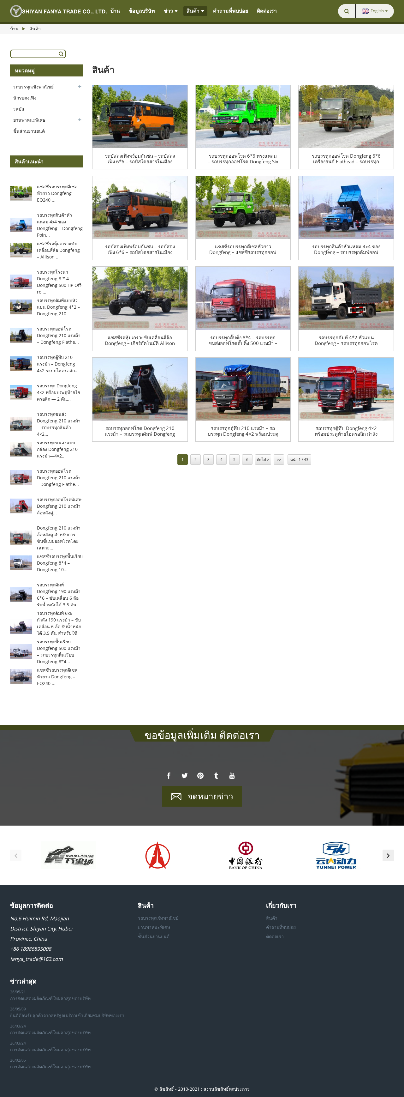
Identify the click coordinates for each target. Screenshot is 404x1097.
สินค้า (193, 11)
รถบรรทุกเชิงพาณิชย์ (33, 87)
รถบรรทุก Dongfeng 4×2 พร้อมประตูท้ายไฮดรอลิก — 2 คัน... (58, 392)
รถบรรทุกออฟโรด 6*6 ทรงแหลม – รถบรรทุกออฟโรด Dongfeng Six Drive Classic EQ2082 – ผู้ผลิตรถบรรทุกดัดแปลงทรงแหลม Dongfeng (243, 158)
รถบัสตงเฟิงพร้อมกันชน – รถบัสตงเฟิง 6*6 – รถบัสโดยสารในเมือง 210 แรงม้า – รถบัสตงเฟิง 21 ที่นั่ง (140, 158)
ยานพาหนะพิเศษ (29, 120)
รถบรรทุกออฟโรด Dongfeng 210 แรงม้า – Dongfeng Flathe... (58, 335)
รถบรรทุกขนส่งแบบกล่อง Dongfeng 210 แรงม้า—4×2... (57, 449)
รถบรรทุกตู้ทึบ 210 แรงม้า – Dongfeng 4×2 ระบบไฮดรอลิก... (58, 363)
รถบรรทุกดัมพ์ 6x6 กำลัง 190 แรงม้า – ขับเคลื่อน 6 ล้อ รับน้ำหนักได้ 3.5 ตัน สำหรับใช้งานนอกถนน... (59, 626)
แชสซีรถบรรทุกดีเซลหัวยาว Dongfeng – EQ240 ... (57, 193)
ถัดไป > (263, 459)
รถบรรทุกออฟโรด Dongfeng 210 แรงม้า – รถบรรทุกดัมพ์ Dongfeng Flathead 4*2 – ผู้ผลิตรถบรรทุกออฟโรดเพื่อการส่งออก (140, 431)
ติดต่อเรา (267, 11)
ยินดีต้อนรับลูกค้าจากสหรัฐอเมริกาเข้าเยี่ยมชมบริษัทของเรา (67, 1015)
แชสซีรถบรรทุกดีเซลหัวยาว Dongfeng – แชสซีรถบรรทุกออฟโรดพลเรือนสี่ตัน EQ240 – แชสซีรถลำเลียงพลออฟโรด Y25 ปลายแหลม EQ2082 (242, 249)
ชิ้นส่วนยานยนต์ (29, 131)
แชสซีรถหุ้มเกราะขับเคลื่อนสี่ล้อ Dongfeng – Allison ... (58, 250)
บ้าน (115, 11)
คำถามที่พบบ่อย (230, 11)
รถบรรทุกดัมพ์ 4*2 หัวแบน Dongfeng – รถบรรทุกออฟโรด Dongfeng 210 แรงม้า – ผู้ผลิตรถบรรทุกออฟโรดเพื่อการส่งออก (346, 340)
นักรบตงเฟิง (24, 98)
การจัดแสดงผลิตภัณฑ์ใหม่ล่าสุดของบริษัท (50, 998)
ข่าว (168, 11)
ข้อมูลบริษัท (142, 11)
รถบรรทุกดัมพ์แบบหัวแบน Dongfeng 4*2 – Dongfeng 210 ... (58, 307)
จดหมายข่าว (210, 796)
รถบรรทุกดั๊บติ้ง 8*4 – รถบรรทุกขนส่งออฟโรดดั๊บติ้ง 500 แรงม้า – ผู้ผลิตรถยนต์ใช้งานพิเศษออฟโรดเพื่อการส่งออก (243, 340)
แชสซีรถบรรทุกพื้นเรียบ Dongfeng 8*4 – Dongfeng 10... (60, 563)
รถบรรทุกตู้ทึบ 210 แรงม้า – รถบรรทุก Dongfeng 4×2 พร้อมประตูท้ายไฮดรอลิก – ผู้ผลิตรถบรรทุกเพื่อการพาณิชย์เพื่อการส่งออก (243, 431)
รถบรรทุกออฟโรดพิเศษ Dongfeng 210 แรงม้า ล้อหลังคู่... (59, 506)
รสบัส (18, 109)
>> (279, 459)
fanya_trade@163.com (36, 958)
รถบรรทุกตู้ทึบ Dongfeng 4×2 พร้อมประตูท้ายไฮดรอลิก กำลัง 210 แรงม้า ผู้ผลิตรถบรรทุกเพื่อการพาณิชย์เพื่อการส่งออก (346, 431)
